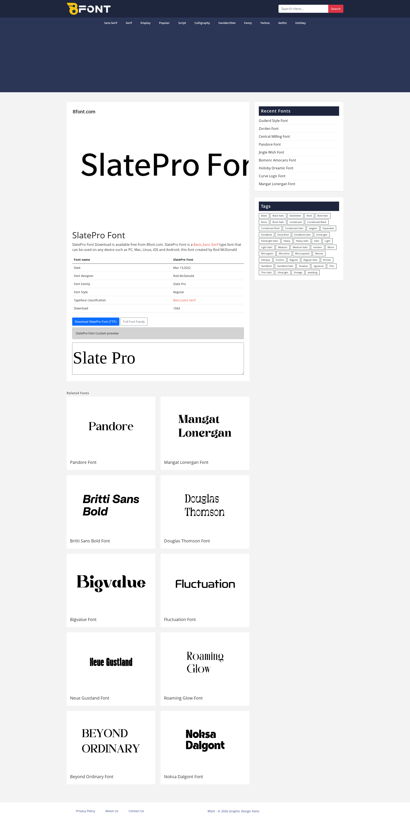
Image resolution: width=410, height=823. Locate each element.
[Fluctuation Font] (205, 584)
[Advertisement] (205, 60)
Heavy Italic (302, 240)
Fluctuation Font (180, 619)
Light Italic (266, 247)
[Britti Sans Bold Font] (111, 505)
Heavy (287, 240)
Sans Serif (110, 23)
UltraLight (282, 272)
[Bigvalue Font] (111, 584)
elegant (313, 228)
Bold (309, 215)
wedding (312, 272)
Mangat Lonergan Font (186, 462)
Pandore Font (83, 462)
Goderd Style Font (273, 120)
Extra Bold (283, 234)
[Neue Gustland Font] (111, 662)
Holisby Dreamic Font (276, 168)
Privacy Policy (85, 811)
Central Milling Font (274, 136)
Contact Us (136, 811)
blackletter (295, 215)
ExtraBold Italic (302, 234)
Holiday (300, 23)
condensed (296, 222)
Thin (331, 266)
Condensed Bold (270, 228)
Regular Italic (310, 259)
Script (182, 23)
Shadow (303, 266)
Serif (129, 23)
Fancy (248, 23)
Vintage (298, 272)
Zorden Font (269, 128)
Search (336, 8)
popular (164, 23)
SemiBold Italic (285, 266)
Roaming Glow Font (183, 698)
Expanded (328, 228)
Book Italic (278, 222)
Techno (265, 23)
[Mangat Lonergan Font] (205, 426)
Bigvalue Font (83, 619)
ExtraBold (266, 234)
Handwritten (227, 23)
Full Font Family (134, 321)
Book (264, 222)
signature (318, 266)
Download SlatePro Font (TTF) (96, 321)
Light (327, 240)
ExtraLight (321, 234)
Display (146, 23)
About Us (111, 811)
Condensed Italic (294, 228)
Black (264, 215)
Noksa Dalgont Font (183, 776)
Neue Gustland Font (89, 698)
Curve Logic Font (272, 176)
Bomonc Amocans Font (277, 160)
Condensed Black (316, 222)
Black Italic (278, 215)
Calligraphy (202, 23)
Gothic (282, 23)
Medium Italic (300, 247)
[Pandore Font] (111, 426)
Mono (331, 247)
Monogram (267, 253)
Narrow (319, 253)
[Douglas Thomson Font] (205, 505)
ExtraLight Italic (269, 240)
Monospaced (302, 253)
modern (317, 247)
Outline (280, 259)
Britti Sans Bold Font (90, 541)
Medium (282, 247)
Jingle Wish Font (271, 152)
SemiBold (266, 266)
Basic (197, 244)
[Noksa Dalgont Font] (205, 741)
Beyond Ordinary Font (91, 776)
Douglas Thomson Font (187, 541)
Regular (294, 259)
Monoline (284, 253)
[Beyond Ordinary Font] (111, 741)
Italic (316, 240)
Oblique (265, 259)
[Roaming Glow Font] (205, 662)
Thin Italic (266, 272)
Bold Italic (322, 215)
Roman (327, 259)
